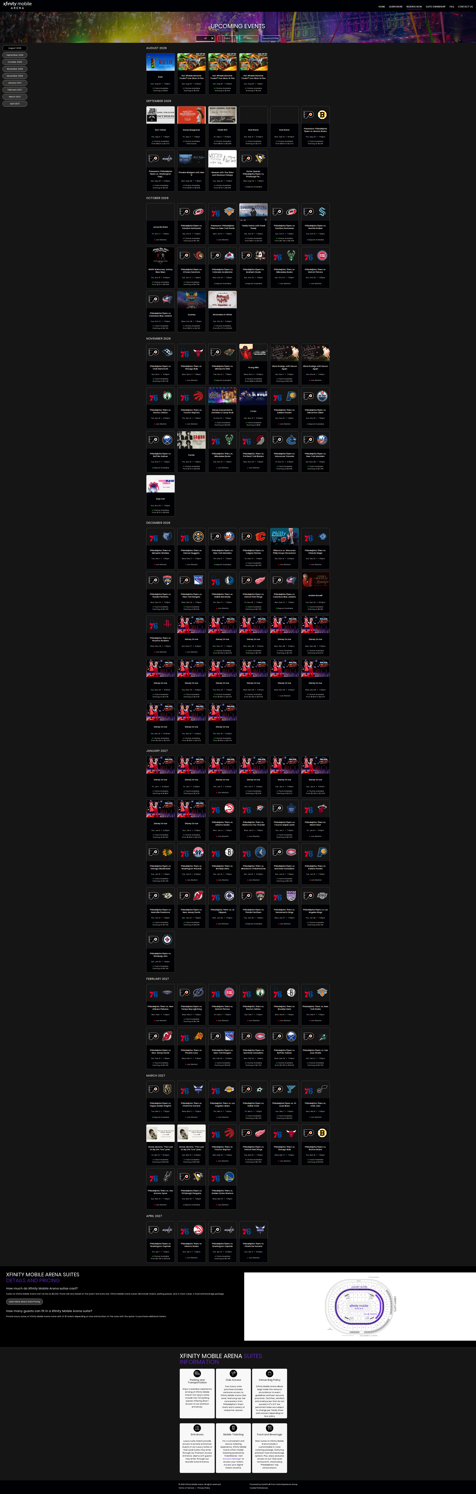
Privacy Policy (204, 1488)
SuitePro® (266, 1484)
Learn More (396, 6)
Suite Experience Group (287, 1484)
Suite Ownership (436, 6)
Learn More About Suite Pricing (24, 1301)
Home (382, 6)
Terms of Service (186, 1488)
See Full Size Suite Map (360, 1338)
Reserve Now (414, 6)
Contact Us (465, 6)
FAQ (452, 6)
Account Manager (232, 1458)
